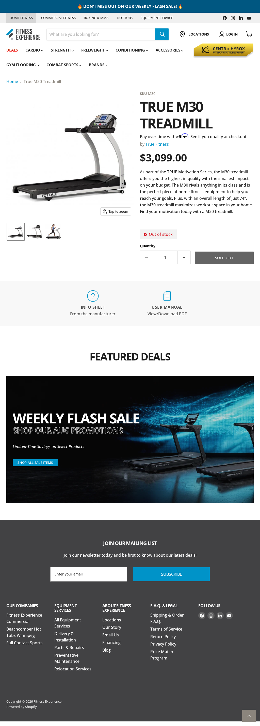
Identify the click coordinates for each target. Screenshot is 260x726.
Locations (111, 620)
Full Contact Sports (24, 643)
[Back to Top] (249, 716)
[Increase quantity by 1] (184, 257)
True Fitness (157, 144)
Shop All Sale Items (35, 462)
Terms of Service (166, 629)
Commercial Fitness (58, 17)
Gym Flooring (21, 64)
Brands (97, 64)
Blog (106, 650)
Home (12, 81)
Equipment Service (157, 17)
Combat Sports (62, 64)
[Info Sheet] (93, 303)
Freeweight (93, 50)
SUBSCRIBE (171, 574)
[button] (15, 231)
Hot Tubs (125, 17)
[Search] (162, 34)
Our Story (111, 627)
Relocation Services (72, 669)
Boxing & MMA (96, 17)
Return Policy (163, 636)
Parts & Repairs (69, 647)
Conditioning (131, 50)
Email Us (110, 635)
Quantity (147, 246)
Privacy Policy (163, 644)
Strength (61, 50)
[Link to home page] (23, 34)
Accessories (168, 50)
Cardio (33, 50)
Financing (111, 642)
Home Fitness (21, 17)
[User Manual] (167, 303)
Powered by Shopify (21, 706)
